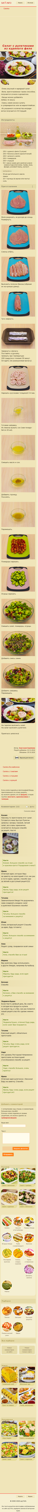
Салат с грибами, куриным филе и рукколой (26, 1186)
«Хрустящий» (6, 1438)
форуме (24, 794)
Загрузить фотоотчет (21, 1148)
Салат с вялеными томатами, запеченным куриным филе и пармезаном (27, 1207)
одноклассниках (22, 797)
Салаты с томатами (10, 771)
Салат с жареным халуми (26, 1459)
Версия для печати (26, 758)
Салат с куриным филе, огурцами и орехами (8, 1207)
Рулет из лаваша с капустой (8, 1405)
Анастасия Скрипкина (27, 748)
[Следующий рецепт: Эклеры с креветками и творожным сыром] (28, 82)
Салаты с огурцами (10, 776)
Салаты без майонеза (11, 767)
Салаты (6, 8)
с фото (31, 807)
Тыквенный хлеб (8, 1384)
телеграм (4, 799)
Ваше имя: (5, 1123)
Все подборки (8, 1341)
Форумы (20, 2)
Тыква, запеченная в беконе (26, 1405)
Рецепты (20, 1496)
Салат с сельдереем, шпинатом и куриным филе (27, 1438)
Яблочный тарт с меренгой (25, 1384)
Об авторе (30, 2)
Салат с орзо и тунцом (6, 1459)
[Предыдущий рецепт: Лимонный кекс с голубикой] (8, 82)
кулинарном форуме (8, 1118)
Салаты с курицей (10, 780)
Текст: (3, 1131)
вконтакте (11, 797)
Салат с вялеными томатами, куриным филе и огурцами (9, 1186)
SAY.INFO (6, 3)
